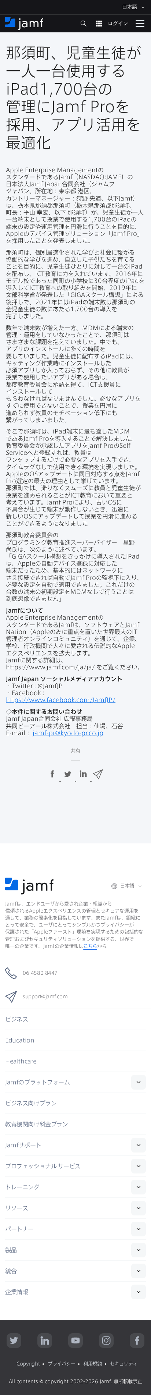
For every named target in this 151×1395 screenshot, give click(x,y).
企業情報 (16, 1292)
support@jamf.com (45, 996)
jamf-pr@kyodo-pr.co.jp (68, 733)
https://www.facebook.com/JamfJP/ (60, 700)
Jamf (37, 1082)
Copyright (28, 1363)
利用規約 (92, 1363)
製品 (10, 1250)
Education (19, 1040)
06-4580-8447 (40, 973)
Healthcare (21, 1061)
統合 (10, 1271)
